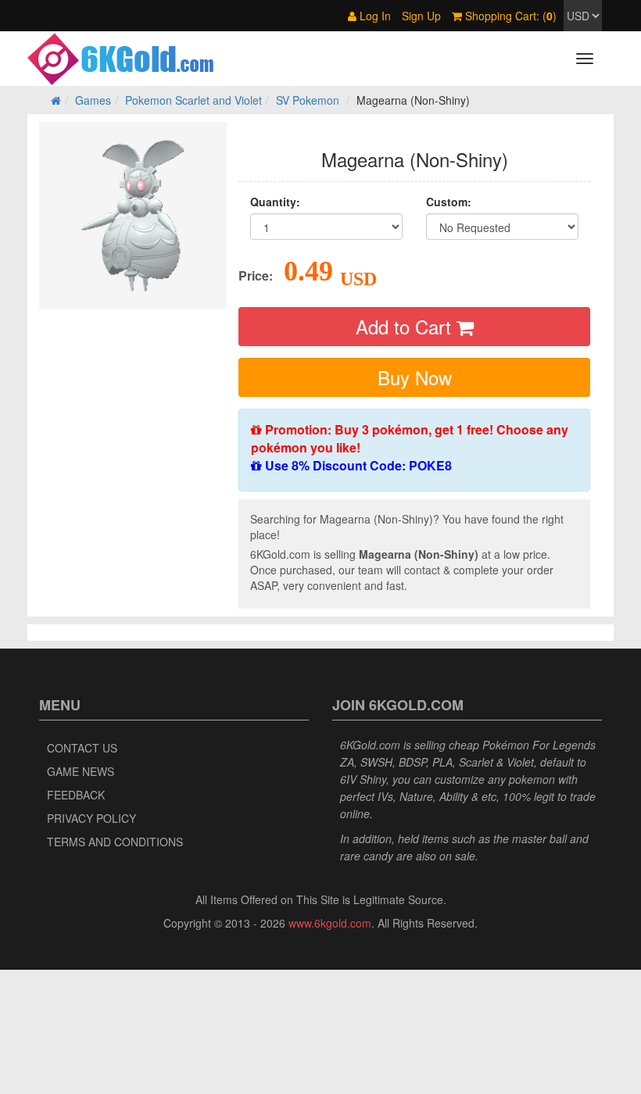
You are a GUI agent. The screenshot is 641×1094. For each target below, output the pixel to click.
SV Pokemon (307, 100)
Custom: (448, 201)
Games (93, 100)
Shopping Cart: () (509, 15)
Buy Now (415, 377)
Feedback (76, 795)
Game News (80, 771)
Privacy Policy (91, 818)
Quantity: (275, 201)
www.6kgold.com (329, 923)
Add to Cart (406, 326)
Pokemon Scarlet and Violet (193, 100)
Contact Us (82, 748)
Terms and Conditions (115, 841)
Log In (373, 15)
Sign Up (421, 15)
